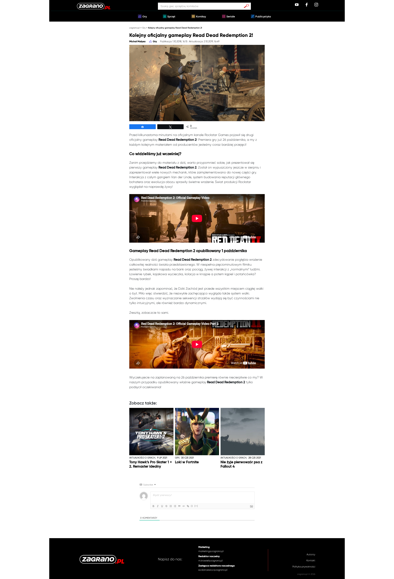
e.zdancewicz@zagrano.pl (212, 569)
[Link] (188, 506)
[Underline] (162, 506)
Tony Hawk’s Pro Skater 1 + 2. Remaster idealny (150, 464)
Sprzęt (171, 16)
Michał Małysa (137, 41)
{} (192, 506)
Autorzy (311, 554)
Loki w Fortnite (187, 462)
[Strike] (166, 506)
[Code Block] (183, 506)
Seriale (230, 16)
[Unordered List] (175, 506)
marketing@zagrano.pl (210, 551)
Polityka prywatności (303, 566)
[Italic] (158, 506)
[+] (196, 506)
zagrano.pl (134, 28)
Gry (144, 16)
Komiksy (201, 16)
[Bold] (153, 506)
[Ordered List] (171, 506)
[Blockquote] (179, 506)
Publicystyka (263, 16)
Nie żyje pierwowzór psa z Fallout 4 (241, 464)
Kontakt (310, 560)
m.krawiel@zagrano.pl (210, 560)
